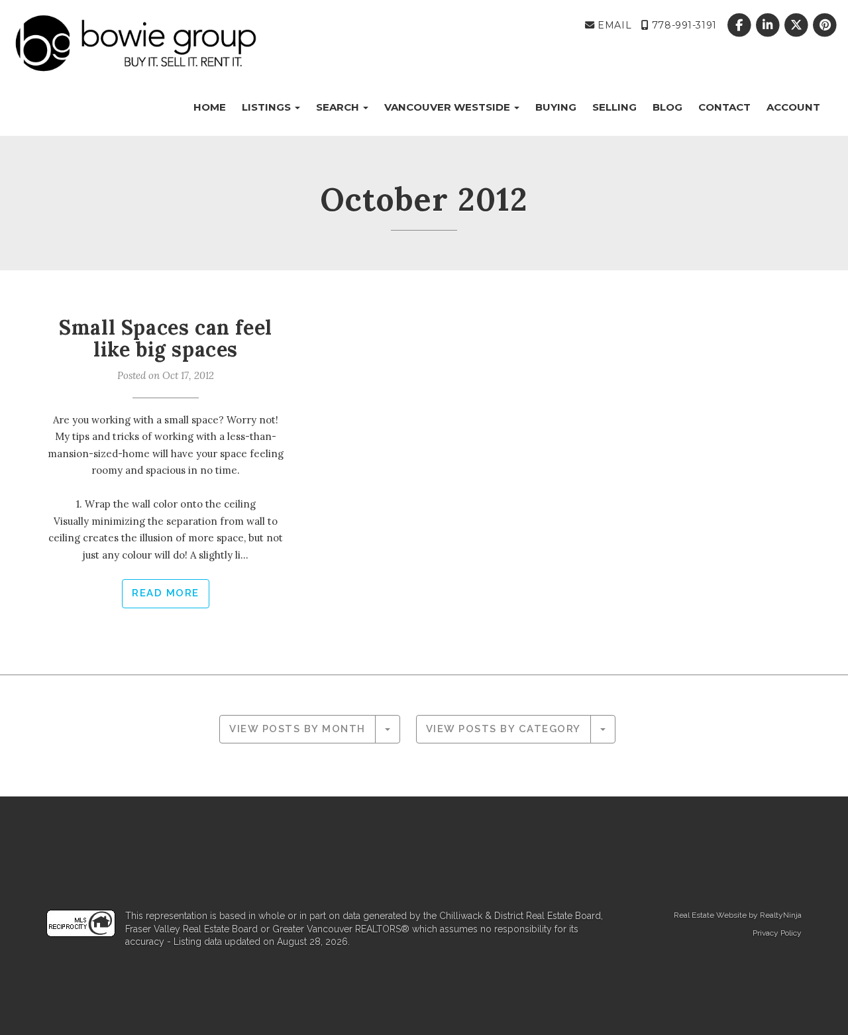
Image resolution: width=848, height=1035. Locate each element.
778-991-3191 (682, 25)
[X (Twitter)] (798, 25)
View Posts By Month (297, 729)
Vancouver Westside (448, 107)
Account (793, 107)
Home (209, 107)
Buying (555, 107)
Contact (724, 107)
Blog (667, 107)
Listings (267, 107)
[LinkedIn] (769, 25)
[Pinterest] (825, 25)
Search (339, 107)
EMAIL (613, 25)
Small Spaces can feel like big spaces (165, 338)
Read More (165, 593)
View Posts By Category (503, 729)
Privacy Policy (777, 933)
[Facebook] (740, 25)
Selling (614, 107)
